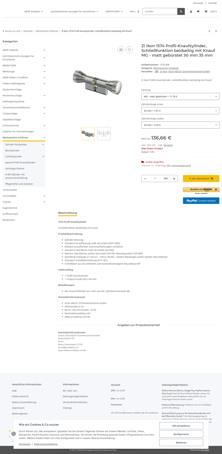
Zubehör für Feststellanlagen (18, 131)
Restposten (9, 219)
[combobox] (180, 96)
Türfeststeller (10, 189)
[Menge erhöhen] (174, 178)
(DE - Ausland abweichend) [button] (179, 165)
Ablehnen (181, 442)
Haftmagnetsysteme (13, 101)
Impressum (25, 444)
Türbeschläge (10, 113)
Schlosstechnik (11, 125)
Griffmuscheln (10, 213)
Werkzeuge (9, 71)
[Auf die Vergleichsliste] (120, 49)
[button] (191, 11)
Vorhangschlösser (15, 168)
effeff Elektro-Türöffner (15, 77)
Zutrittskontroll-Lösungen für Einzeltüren (18, 57)
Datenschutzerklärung (46, 444)
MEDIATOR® (9, 65)
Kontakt (213, 3)
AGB (14, 390)
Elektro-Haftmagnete (14, 83)
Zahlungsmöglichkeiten (75, 396)
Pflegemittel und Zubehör (19, 183)
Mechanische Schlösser (166, 68)
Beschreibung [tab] (67, 212)
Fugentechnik (10, 207)
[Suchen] (181, 11)
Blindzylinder (12, 150)
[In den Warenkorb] (60, 42)
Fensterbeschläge (12, 95)
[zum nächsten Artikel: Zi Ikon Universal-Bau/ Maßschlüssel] (216, 31)
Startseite (198, 3)
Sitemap (67, 407)
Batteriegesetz (20, 413)
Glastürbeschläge (12, 89)
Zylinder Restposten (16, 144)
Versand (167, 145)
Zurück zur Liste (12, 31)
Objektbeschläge (12, 119)
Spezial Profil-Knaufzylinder (20, 162)
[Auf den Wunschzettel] (129, 49)
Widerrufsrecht (20, 396)
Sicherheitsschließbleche (16, 107)
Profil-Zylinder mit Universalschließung (16, 176)
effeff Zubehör (10, 50)
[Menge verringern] (145, 178)
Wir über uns (70, 390)
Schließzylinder (13, 156)
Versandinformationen (75, 402)
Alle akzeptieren (181, 425)
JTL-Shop (205, 449)
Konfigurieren (181, 434)
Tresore (7, 201)
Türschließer (9, 195)
